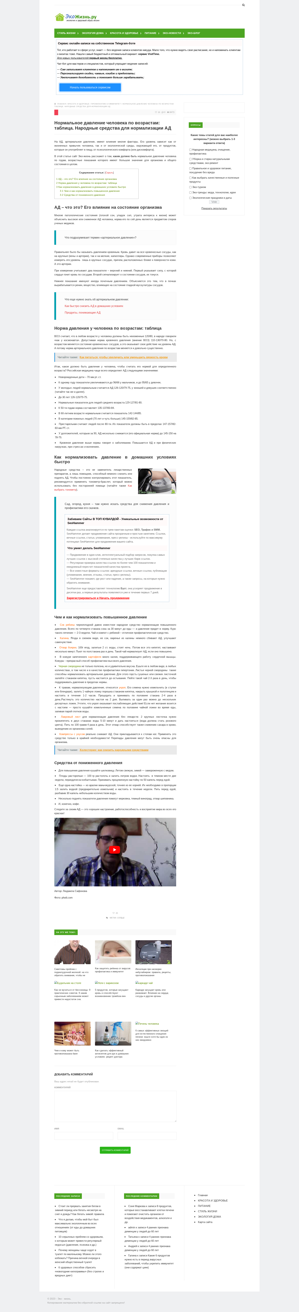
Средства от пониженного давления (82, 194)
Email (121, 1129)
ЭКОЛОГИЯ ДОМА (93, 33)
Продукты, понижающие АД (83, 312)
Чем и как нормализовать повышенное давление (90, 191)
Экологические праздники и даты (212, 197)
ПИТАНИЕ (150, 33)
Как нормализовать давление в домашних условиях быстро (91, 187)
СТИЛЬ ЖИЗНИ (66, 33)
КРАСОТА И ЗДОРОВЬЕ (124, 33)
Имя (56, 1129)
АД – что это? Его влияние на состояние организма (86, 179)
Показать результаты (214, 208)
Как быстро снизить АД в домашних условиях (94, 306)
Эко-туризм (199, 187)
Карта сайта (205, 1222)
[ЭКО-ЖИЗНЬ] (77, 13)
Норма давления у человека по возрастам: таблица (86, 183)
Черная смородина (69, 666)
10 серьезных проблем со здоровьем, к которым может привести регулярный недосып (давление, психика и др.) (79, 1240)
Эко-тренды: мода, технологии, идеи (214, 192)
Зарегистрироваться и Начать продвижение (98, 598)
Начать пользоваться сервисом (90, 87)
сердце (121, 918)
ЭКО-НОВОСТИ (172, 33)
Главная (61, 104)
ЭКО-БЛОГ (193, 33)
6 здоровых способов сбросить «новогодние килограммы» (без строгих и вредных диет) (79, 1271)
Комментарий (62, 1087)
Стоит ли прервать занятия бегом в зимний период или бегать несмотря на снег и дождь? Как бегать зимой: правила (79, 1210)
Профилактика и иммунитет (106, 104)
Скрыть (109, 172)
